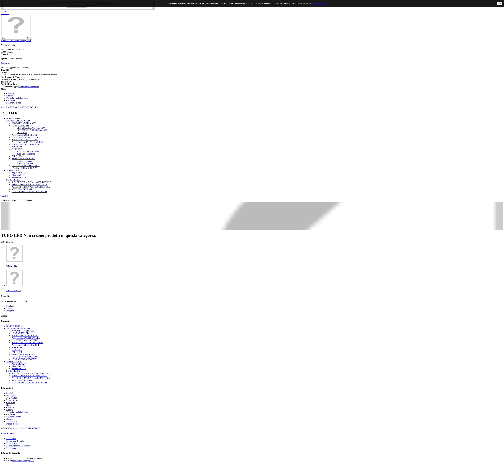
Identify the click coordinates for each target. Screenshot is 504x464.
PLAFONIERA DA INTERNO (25, 140)
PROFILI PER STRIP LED (23, 158)
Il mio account (7, 433)
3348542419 (11, 421)
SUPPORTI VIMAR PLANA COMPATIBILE (31, 182)
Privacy (9, 96)
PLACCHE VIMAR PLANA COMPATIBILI (31, 187)
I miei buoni (11, 448)
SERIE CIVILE (13, 180)
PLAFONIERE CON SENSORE (26, 137)
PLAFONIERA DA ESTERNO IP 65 (27, 142)
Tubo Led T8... (11, 266)
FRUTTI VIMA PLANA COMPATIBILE (29, 184)
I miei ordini (11, 439)
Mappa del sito (12, 424)
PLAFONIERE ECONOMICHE (26, 144)
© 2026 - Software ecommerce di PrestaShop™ (21, 428)
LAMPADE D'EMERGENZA (25, 168)
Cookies (9, 419)
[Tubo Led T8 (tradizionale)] (14, 261)
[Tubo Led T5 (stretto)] (14, 286)
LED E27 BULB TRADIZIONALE (32, 130)
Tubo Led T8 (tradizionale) (28, 151)
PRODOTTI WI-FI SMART (24, 123)
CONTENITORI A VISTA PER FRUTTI (29, 191)
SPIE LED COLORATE (22, 189)
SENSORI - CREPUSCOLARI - (26, 166)
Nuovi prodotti (12, 395)
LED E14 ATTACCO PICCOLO (31, 128)
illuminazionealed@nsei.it (23, 461)
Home (8, 405)
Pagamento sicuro (13, 103)
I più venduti (11, 398)
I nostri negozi (12, 400)
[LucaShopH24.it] (16, 35)
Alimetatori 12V (18, 175)
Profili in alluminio (24, 161)
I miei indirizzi (12, 443)
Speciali (4, 196)
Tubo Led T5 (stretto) (26, 154)
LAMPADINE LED (20, 125)
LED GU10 (22, 132)
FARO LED (17, 156)
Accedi (4, 11)
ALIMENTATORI (14, 170)
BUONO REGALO (14, 118)
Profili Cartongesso (25, 163)
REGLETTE (17, 147)
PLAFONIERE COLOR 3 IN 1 (25, 135)
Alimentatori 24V (19, 177)
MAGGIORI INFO (319, 3)
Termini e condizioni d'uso (17, 98)
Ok (499, 3)
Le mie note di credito (15, 441)
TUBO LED (17, 149)
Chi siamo (10, 100)
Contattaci (5, 13)
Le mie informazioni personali (18, 446)
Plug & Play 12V (19, 173)
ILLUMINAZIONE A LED (18, 121)
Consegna (10, 93)
